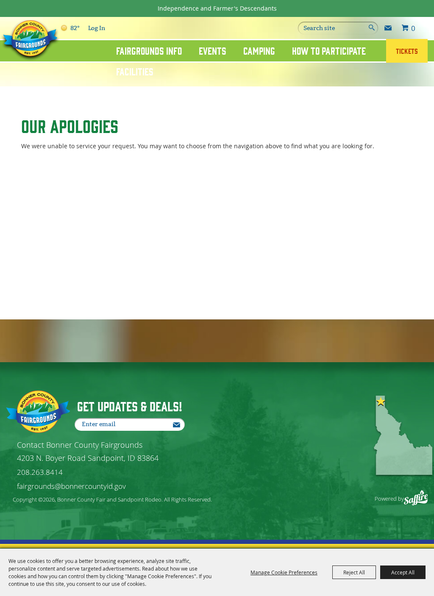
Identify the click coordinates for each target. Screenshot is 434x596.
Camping (259, 50)
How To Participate (329, 50)
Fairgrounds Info (149, 50)
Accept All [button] (403, 572)
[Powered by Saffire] (416, 493)
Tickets (407, 51)
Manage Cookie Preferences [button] (283, 572)
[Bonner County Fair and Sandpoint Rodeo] (30, 41)
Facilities (134, 71)
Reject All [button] (354, 572)
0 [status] (413, 28)
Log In (96, 28)
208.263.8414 (40, 472)
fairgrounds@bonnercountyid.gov (71, 486)
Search (370, 28)
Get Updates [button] (388, 28)
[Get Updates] (388, 28)
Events (212, 50)
